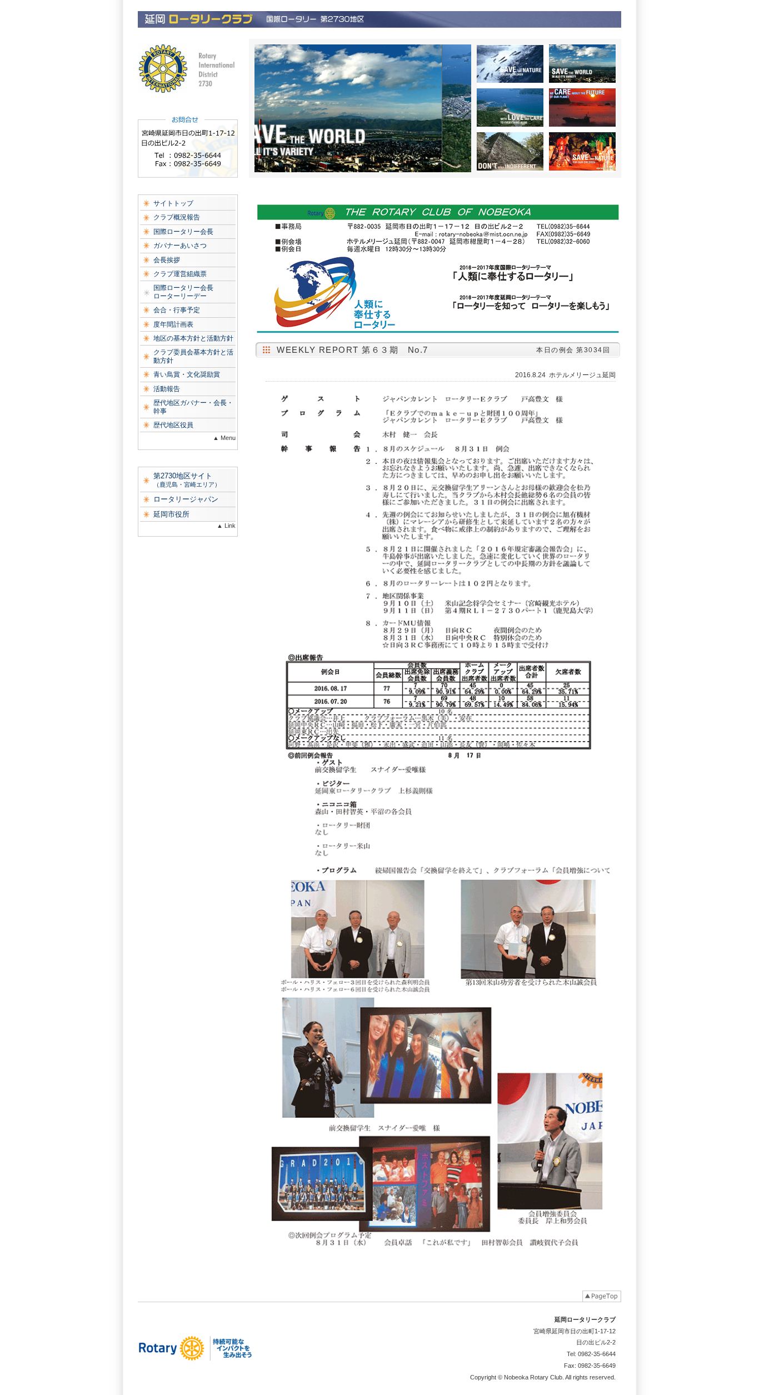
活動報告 (166, 389)
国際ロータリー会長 (183, 232)
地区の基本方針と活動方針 (193, 338)
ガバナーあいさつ (180, 245)
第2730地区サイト (187, 480)
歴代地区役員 (173, 425)
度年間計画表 (173, 324)
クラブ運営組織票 (180, 274)
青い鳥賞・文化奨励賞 (186, 374)
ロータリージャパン (185, 499)
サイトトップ (173, 203)
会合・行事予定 (176, 310)
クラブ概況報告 (176, 217)
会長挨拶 (166, 260)
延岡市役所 (171, 514)
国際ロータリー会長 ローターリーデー (183, 291)
